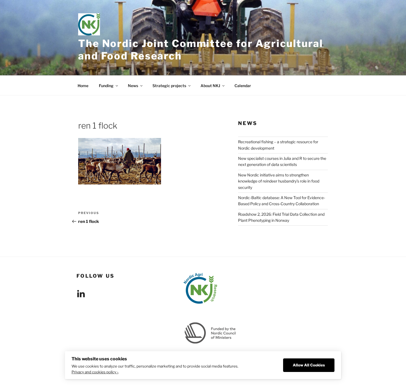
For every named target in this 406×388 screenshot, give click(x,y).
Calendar (242, 85)
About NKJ (210, 85)
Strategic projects (169, 85)
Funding (106, 85)
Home (83, 85)
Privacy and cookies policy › (95, 372)
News (133, 85)
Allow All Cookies (309, 365)
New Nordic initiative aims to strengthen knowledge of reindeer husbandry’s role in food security (278, 181)
